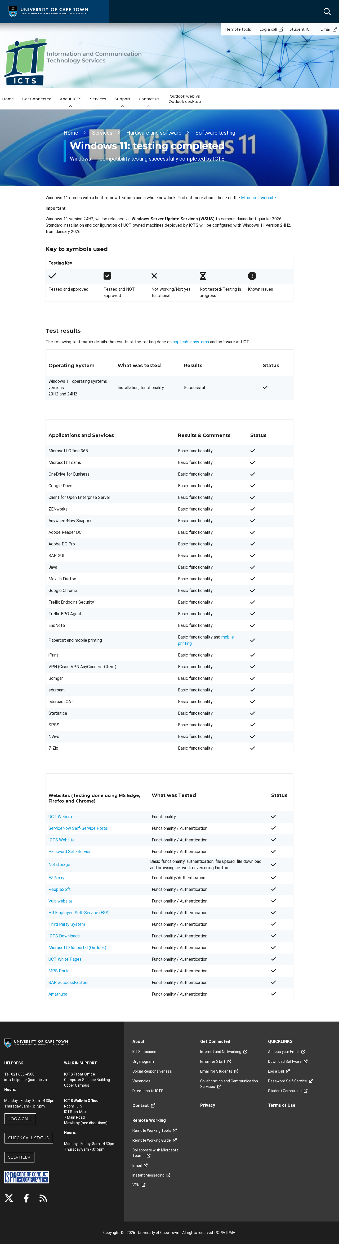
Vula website (60, 901)
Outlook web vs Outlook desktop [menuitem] (185, 99)
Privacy (207, 1105)
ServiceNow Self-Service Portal (78, 828)
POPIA (220, 1233)
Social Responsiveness (152, 1071)
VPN (136, 1185)
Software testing (215, 133)
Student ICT (300, 29)
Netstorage (59, 864)
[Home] (48, 11)
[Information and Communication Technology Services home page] (74, 61)
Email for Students (216, 1071)
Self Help (19, 1157)
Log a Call (20, 1119)
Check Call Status (28, 1138)
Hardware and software (153, 133)
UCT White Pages (65, 959)
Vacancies (141, 1081)
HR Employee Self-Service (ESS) (79, 912)
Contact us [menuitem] (149, 99)
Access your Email (283, 1052)
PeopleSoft (59, 889)
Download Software (285, 1061)
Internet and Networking (220, 1052)
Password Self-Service (70, 851)
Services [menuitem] (98, 99)
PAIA (231, 1233)
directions (97, 1123)
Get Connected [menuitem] (36, 99)
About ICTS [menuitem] (71, 99)
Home (71, 133)
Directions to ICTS (147, 1091)
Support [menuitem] (122, 99)
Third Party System (66, 924)
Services (102, 133)
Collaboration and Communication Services (229, 1084)
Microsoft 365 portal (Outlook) (77, 947)
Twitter (9, 1198)
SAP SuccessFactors (68, 982)
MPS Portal (59, 970)
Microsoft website (258, 197)
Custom (43, 1198)
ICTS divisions (144, 1052)
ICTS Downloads (64, 935)
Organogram (143, 1061)
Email (325, 29)
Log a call (268, 29)
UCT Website (60, 816)
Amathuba (57, 994)
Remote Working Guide (151, 1140)
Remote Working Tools (151, 1130)
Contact (140, 1105)
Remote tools (238, 29)
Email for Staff (212, 1061)
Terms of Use (281, 1105)
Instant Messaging (148, 1175)
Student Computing (285, 1091)
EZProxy (56, 877)
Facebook (26, 1198)
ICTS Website (61, 839)
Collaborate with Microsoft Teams (155, 1153)
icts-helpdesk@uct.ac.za (25, 1080)
